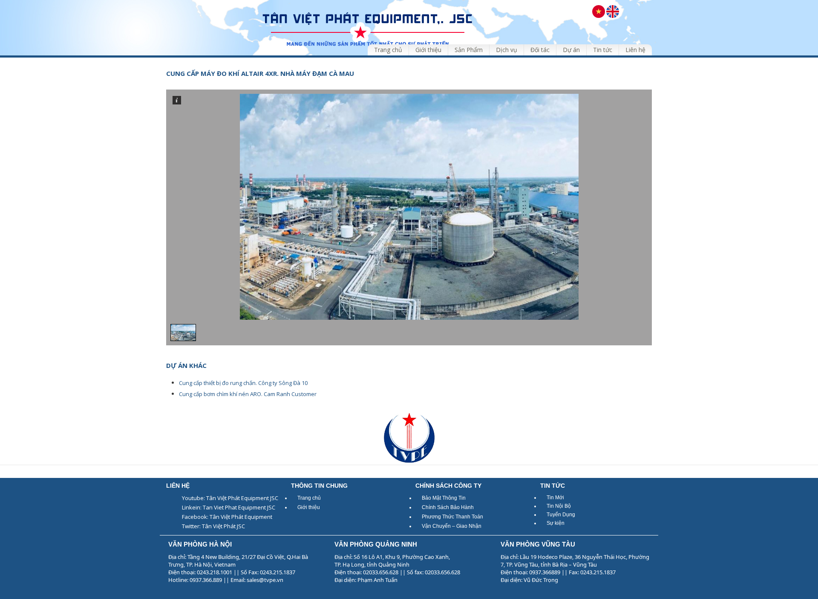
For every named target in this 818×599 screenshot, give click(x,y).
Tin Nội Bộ (559, 506)
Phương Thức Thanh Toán (452, 517)
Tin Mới (555, 498)
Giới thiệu (308, 507)
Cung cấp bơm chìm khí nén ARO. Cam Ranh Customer (248, 394)
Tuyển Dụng (561, 515)
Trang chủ (309, 498)
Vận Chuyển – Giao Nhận (451, 526)
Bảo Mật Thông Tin (444, 498)
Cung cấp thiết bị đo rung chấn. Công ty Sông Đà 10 (243, 383)
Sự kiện (556, 523)
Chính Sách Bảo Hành (448, 507)
